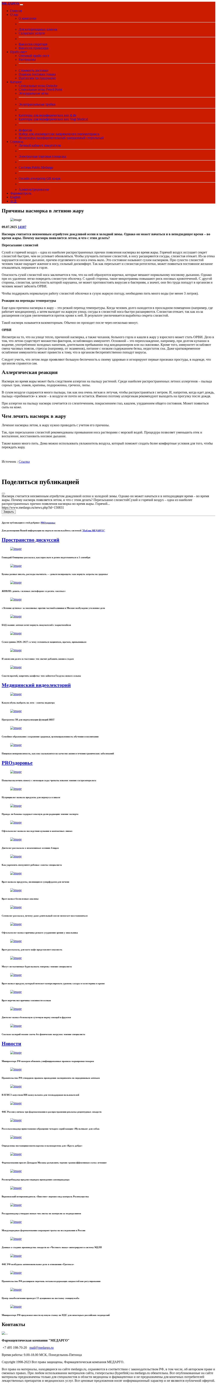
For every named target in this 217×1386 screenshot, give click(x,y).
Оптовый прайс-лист (34, 55)
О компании (27, 18)
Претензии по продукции (37, 78)
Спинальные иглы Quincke (38, 85)
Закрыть (8, 511)
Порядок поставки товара (37, 74)
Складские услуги (32, 33)
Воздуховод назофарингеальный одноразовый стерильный (61, 138)
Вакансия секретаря (33, 44)
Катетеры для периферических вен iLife (47, 115)
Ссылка (24, 461)
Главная (16, 10)
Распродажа (27, 59)
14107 (22, 227)
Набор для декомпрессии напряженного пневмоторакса (59, 134)
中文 (13, 201)
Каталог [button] (16, 82)
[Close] (3, 493)
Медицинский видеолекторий (36, 685)
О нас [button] (14, 14)
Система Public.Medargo (36, 167)
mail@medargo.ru (41, 1347)
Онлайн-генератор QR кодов (39, 178)
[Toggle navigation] (21, 4)
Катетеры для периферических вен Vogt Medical (53, 119)
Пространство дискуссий (30, 540)
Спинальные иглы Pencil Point (40, 89)
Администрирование (34, 189)
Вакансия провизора (33, 48)
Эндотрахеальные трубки (37, 104)
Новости (11, 1043)
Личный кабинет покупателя (40, 145)
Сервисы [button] (16, 141)
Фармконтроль (20, 193)
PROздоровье (48, 522)
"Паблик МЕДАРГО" (93, 530)
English (15, 197)
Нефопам (25, 130)
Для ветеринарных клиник (38, 29)
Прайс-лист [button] (18, 52)
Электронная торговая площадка (42, 156)
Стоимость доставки (33, 70)
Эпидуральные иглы (33, 93)
